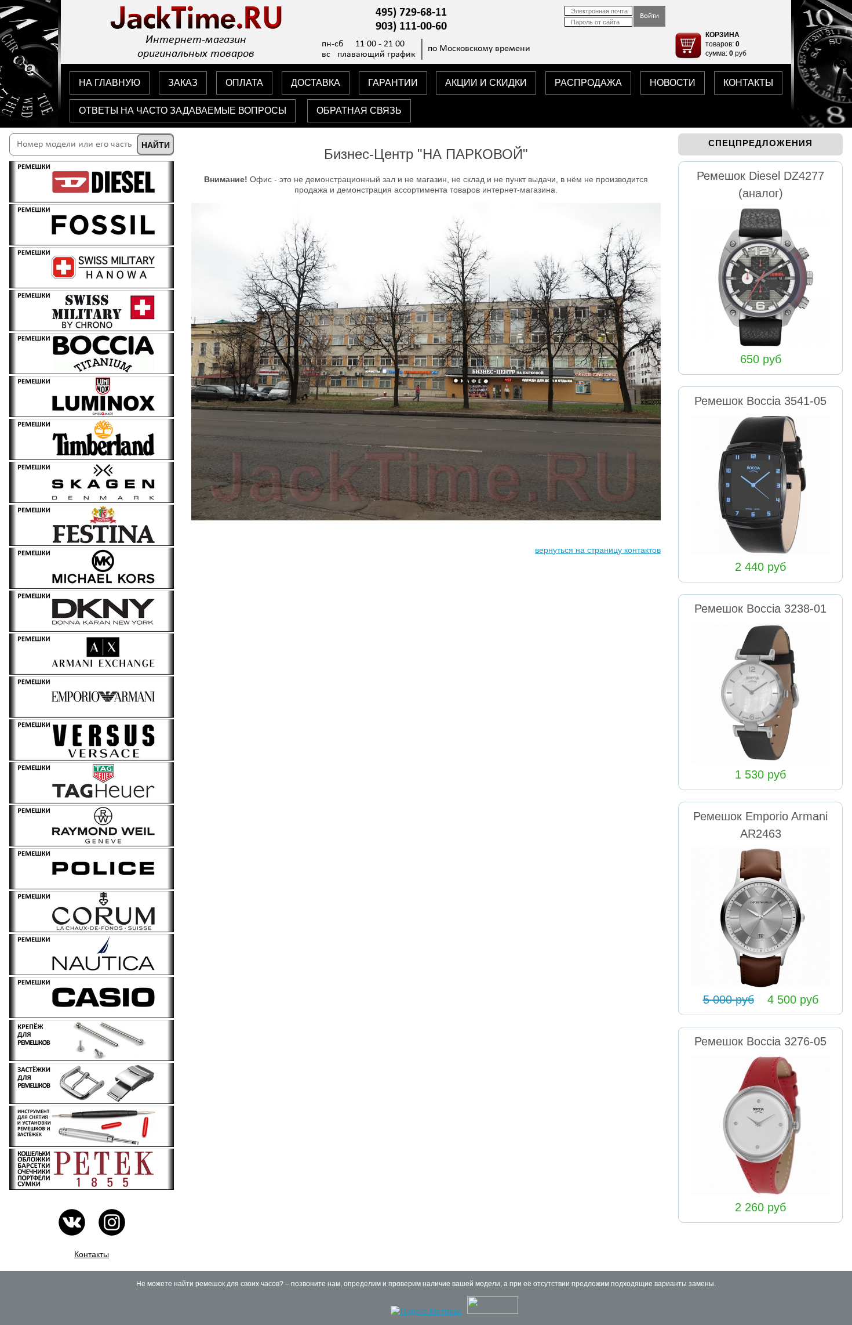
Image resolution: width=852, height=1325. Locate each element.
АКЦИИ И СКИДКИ (486, 83)
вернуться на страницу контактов (598, 550)
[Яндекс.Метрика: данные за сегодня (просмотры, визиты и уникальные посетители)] (426, 1311)
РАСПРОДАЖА (588, 83)
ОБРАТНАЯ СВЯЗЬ (359, 110)
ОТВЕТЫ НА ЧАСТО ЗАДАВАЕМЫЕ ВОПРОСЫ (182, 110)
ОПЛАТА (244, 83)
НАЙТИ (155, 145)
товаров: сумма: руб (726, 44)
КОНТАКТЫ (748, 83)
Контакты (91, 1254)
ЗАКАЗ (183, 83)
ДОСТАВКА (315, 83)
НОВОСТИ (673, 83)
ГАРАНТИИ (393, 83)
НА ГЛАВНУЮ (109, 83)
